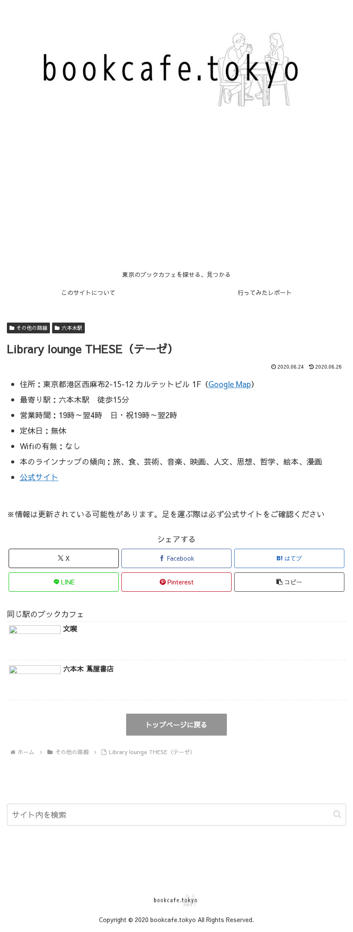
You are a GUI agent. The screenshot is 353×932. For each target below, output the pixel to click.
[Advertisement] (176, 201)
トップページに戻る (176, 724)
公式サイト (39, 477)
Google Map (229, 384)
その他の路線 (31, 327)
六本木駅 (72, 327)
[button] (289, 582)
